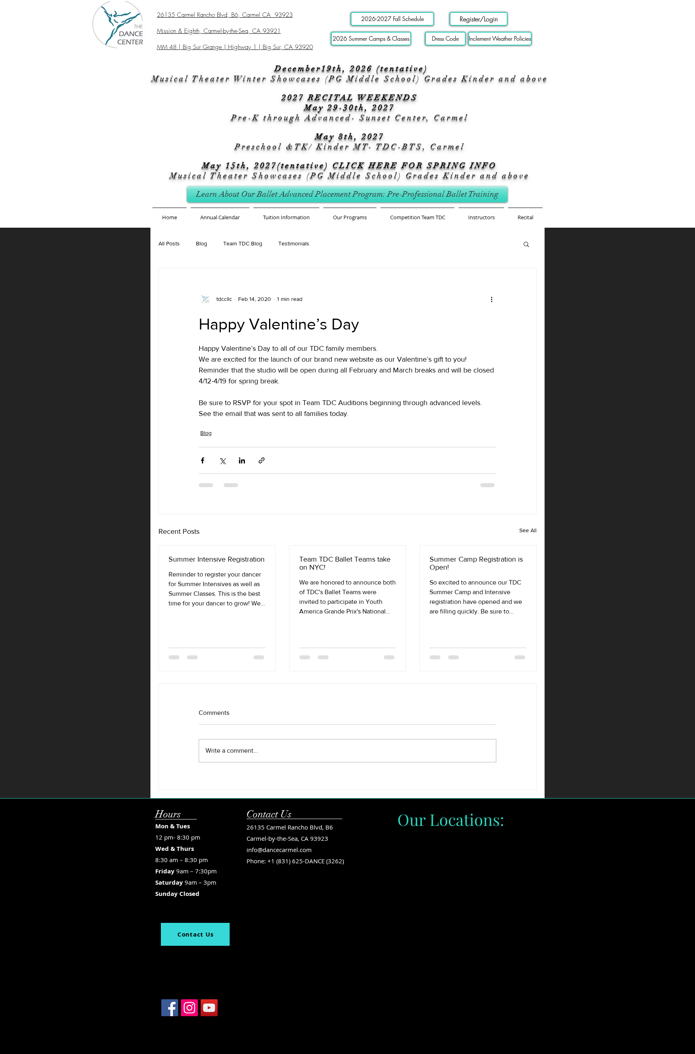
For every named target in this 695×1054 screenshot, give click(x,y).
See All (528, 530)
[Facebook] (169, 950)
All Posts (169, 243)
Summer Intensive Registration (217, 559)
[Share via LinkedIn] (242, 460)
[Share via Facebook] (202, 460)
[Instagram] (189, 950)
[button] (286, 214)
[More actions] (491, 299)
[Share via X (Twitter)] (222, 460)
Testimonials (293, 243)
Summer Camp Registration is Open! (476, 563)
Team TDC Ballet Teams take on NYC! (345, 563)
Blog (201, 243)
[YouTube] (209, 950)
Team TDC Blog (242, 243)
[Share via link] (261, 460)
